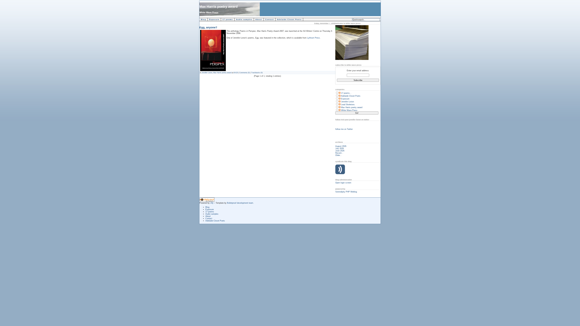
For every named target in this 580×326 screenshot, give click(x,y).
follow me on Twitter (344, 129)
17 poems (227, 19)
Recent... (339, 153)
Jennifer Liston (207, 73)
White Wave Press (208, 12)
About (258, 19)
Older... (338, 155)
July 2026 (339, 148)
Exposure (214, 19)
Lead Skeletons (348, 104)
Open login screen (343, 183)
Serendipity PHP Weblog (346, 192)
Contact (269, 19)
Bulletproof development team (240, 203)
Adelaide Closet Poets (289, 19)
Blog (203, 19)
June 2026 (339, 151)
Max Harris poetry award (218, 6)
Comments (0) (244, 73)
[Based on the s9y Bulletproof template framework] (206, 201)
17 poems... (346, 93)
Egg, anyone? (208, 27)
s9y (211, 203)
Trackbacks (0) (257, 73)
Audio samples (244, 19)
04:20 (236, 73)
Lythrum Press (313, 38)
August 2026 (340, 146)
